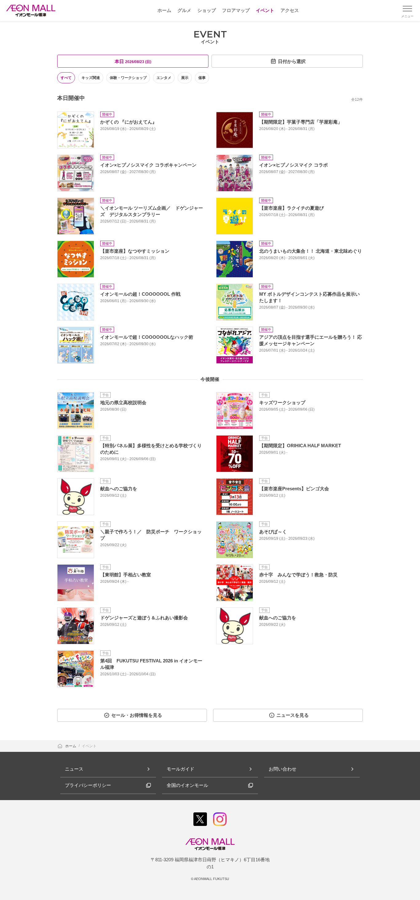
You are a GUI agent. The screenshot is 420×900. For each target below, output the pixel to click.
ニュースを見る (292, 715)
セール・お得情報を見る (136, 715)
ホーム (71, 746)
